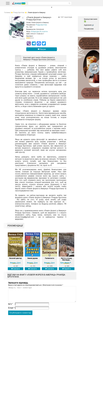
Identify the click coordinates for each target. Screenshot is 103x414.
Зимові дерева (32, 258)
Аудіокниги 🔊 (89, 25)
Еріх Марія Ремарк (68, 263)
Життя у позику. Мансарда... (66, 259)
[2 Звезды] (28, 38)
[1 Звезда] (27, 38)
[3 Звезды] (30, 38)
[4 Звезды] (31, 38)
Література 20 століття (39, 31)
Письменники (89, 29)
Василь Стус (15, 263)
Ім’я (10, 304)
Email (11, 308)
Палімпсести (49, 258)
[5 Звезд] (33, 38)
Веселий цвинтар (15, 258)
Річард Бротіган (41, 25)
